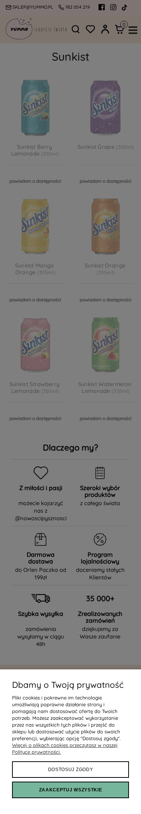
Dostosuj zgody (70, 769)
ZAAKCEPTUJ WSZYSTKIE (70, 790)
